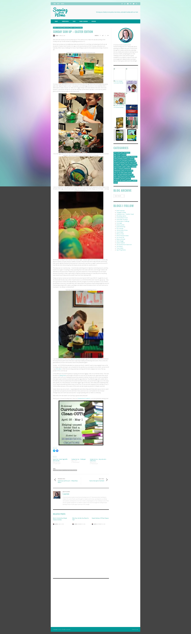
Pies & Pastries (130, 177)
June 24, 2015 (61, 524)
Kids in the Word (119, 173)
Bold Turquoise (120, 210)
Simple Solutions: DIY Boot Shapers (100, 518)
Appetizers (117, 153)
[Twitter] (133, 3)
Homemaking (127, 169)
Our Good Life (120, 237)
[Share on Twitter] (103, 35)
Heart (120, 167)
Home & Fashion (57, 27)
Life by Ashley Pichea (122, 230)
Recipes (123, 179)
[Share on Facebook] (100, 35)
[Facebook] (122, 3)
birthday (55, 470)
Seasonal (79, 27)
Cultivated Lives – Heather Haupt (125, 214)
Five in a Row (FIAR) (130, 163)
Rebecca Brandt (120, 239)
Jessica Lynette (120, 225)
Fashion (122, 163)
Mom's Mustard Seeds (122, 235)
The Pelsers (119, 246)
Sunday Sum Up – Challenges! (78, 459)
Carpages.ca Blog (121, 212)
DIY (68, 470)
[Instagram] (127, 3)
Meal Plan (116, 175)
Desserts (116, 163)
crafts (59, 470)
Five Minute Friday (119, 165)
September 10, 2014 (101, 524)
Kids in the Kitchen (127, 171)
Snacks (135, 181)
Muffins (131, 175)
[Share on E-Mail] (108, 35)
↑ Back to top (135, 629)
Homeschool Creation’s (84, 398)
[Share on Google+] (105, 35)
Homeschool (66, 27)
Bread (128, 157)
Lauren (56, 35)
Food (126, 165)
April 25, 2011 (62, 35)
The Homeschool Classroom (124, 244)
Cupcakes (124, 161)
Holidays (75, 470)
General (135, 165)
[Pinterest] (130, 3)
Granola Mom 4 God (122, 218)
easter (70, 470)
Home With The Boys (122, 219)
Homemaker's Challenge (122, 221)
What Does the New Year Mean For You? (80, 519)
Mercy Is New (120, 234)
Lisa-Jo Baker (119, 232)
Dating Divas (62, 375)
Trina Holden (119, 248)
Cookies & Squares (128, 159)
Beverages (127, 153)
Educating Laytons (121, 216)
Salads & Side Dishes (120, 181)
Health (116, 167)
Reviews (128, 179)
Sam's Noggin (120, 241)
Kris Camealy (119, 228)
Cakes (115, 159)
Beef (122, 153)
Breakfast (134, 157)
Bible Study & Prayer (120, 155)
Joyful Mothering (120, 226)
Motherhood (124, 175)
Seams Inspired (120, 243)
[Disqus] (81, 556)
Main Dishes (128, 173)
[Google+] (124, 3)
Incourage (119, 223)
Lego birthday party (75, 359)
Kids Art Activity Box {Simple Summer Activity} (60, 519)
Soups (115, 183)
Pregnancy (117, 179)
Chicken (120, 159)
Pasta (123, 177)
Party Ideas (73, 27)
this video (58, 369)
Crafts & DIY (64, 470)
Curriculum (131, 161)
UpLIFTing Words (121, 250)
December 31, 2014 (81, 524)
